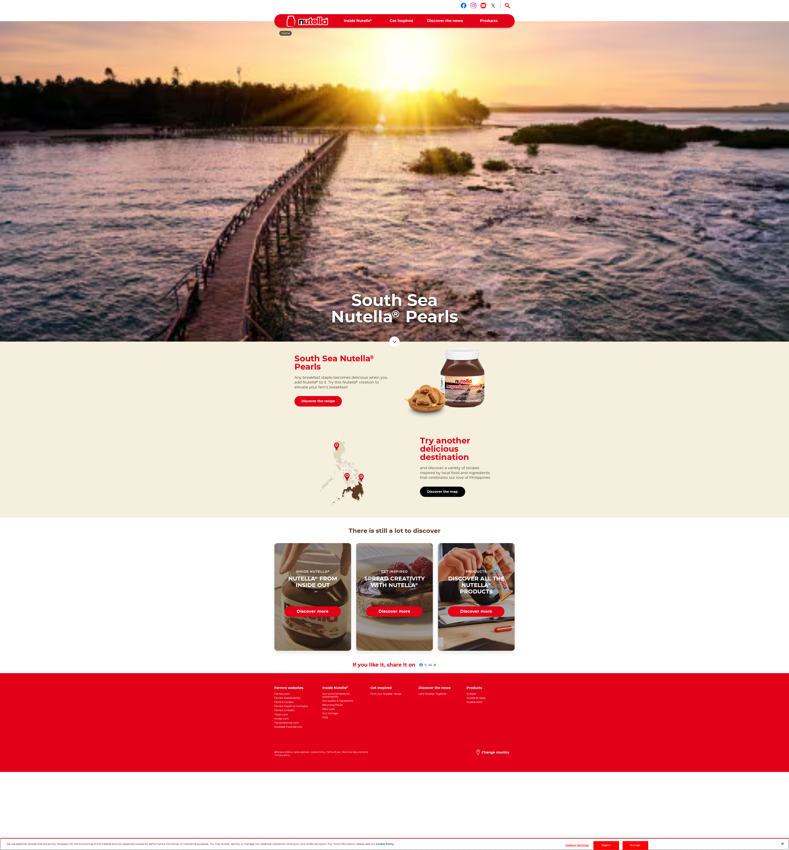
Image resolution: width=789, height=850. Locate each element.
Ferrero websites (288, 688)
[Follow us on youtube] (483, 5)
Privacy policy (283, 755)
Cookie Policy (318, 752)
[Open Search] (507, 6)
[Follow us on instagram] (473, 5)
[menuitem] (358, 21)
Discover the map (442, 491)
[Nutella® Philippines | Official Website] (307, 21)
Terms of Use (333, 752)
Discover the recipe (318, 401)
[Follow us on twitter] (493, 5)
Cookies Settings (577, 845)
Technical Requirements (355, 752)
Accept (635, 845)
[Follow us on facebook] (463, 5)
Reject (606, 845)
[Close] (782, 843)
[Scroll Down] (394, 341)
